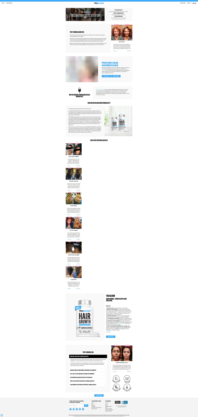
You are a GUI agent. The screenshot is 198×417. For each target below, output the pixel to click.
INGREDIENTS (93, 406)
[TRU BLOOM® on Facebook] (70, 409)
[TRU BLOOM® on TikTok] (77, 409)
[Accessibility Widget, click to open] (2, 415)
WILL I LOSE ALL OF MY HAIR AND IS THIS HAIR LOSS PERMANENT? (82, 374)
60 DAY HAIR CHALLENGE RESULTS (96, 407)
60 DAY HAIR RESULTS (9, 3)
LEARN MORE (116, 76)
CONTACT (106, 405)
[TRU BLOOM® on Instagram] (74, 409)
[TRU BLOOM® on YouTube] (80, 409)
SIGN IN (106, 407)
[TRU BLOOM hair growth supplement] (85, 317)
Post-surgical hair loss (100, 89)
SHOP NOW (106, 76)
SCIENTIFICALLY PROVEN (120, 323)
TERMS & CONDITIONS (108, 408)
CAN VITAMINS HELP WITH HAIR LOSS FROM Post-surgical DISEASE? (83, 384)
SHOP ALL (3, 3)
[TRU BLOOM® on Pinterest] (83, 409)
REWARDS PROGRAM (108, 406)
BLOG (106, 404)
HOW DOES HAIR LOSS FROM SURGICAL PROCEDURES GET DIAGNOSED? (83, 370)
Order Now (99, 395)
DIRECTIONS (93, 405)
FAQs (92, 404)
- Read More (78, 165)
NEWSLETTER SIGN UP (108, 411)
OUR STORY (188, 3)
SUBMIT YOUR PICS (94, 408)
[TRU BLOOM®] (99, 3)
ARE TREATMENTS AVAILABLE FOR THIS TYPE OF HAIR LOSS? (81, 377)
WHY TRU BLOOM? (183, 3)
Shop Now (110, 336)
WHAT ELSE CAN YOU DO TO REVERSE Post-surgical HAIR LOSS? (82, 381)
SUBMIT (86, 405)
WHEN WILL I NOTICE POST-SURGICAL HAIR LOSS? (79, 356)
